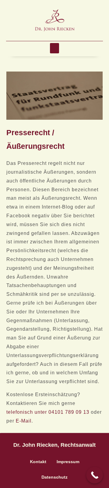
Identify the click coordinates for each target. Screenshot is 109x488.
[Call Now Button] (94, 475)
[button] (54, 48)
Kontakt (38, 461)
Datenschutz (54, 477)
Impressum (68, 461)
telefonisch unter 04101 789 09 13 (47, 412)
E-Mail (23, 420)
